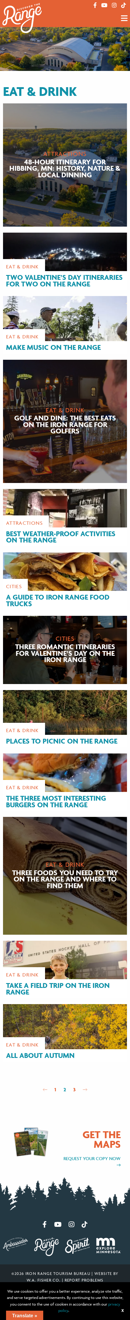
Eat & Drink (22, 267)
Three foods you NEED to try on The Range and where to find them (65, 879)
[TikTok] (124, 5)
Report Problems (84, 1280)
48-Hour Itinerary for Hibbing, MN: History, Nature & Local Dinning (65, 168)
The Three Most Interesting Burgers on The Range (56, 801)
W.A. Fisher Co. (44, 1280)
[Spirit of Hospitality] (77, 1245)
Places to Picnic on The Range (61, 741)
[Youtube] (104, 5)
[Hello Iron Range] (46, 1246)
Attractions (65, 154)
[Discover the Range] (22, 18)
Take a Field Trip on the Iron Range (58, 988)
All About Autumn (40, 1055)
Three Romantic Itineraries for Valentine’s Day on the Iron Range (65, 653)
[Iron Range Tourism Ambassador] (15, 1244)
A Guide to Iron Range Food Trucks (57, 600)
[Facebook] (95, 5)
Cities (14, 586)
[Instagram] (114, 5)
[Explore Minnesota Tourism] (108, 1245)
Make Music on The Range (53, 347)
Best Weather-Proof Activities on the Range (60, 537)
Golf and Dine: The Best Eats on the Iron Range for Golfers (65, 424)
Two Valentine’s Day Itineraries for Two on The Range (64, 280)
